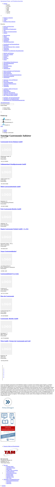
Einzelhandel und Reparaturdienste (11, 44)
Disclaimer (8, 482)
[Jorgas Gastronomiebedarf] (6, 264)
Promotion (5, 67)
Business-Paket (9, 474)
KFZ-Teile (5, 81)
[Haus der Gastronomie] (6, 309)
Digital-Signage (7, 91)
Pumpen (5, 57)
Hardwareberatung (7, 73)
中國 (7, 10)
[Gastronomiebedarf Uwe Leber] (6, 287)
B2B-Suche (9, 469)
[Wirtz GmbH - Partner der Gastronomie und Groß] (6, 354)
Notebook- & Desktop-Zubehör (10, 94)
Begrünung (6, 45)
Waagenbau (6, 48)
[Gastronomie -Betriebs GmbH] (6, 332)
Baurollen (5, 27)
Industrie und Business (8, 53)
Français (8, 11)
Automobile (6, 86)
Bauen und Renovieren (8, 26)
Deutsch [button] (5, 3)
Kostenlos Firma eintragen (9, 21)
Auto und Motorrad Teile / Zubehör (11, 46)
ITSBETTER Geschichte (12, 470)
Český (7, 7)
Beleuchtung (6, 90)
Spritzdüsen (6, 40)
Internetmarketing (10, 471)
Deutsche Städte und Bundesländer (11, 446)
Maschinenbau (6, 35)
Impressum (8, 483)
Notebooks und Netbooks (9, 92)
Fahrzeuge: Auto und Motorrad (10, 79)
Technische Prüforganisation (9, 83)
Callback (5, 19)
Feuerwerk (5, 58)
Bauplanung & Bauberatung (9, 29)
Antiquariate (6, 49)
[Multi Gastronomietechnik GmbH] (6, 200)
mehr (2, 126)
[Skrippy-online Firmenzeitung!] (8, 441)
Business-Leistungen (8, 17)
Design (5, 59)
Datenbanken (6, 77)
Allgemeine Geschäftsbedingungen (11, 479)
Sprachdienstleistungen (8, 63)
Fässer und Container (8, 54)
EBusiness (5, 64)
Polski (7, 8)
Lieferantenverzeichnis (11, 473)
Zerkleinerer (6, 38)
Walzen (5, 36)
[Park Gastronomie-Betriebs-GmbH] (6, 222)
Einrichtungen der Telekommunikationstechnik (14, 100)
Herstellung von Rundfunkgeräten (11, 99)
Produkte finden (7, 109)
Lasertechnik (6, 39)
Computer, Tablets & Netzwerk (10, 88)
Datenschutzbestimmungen (12, 480)
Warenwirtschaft (7, 72)
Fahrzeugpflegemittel (8, 82)
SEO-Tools (8, 478)
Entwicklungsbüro (7, 66)
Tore (4, 30)
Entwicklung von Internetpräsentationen (12, 74)
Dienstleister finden (10, 467)
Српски (8, 12)
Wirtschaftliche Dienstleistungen (10, 62)
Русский (8, 6)
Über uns (5, 465)
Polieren (5, 33)
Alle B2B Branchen (5, 102)
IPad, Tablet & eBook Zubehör (10, 95)
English (8, 5)
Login (4, 20)
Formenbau (6, 55)
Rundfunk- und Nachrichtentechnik (11, 97)
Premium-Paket (9, 475)
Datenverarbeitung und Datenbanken (11, 71)
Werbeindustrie (6, 68)
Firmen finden (6, 108)
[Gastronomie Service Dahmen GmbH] (6, 155)
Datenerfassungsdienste (8, 76)
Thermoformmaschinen (8, 41)
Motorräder (6, 85)
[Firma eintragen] (8, 410)
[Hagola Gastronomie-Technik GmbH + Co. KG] (6, 242)
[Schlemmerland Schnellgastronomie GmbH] (6, 177)
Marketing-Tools (10, 476)
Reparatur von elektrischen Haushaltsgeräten (13, 50)
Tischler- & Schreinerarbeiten (10, 31)
